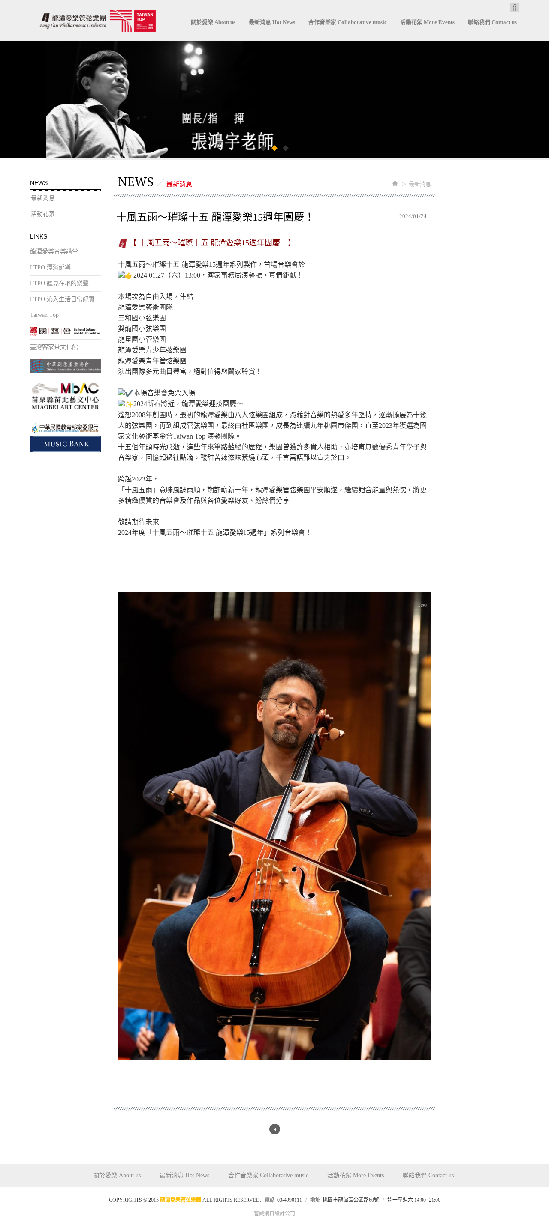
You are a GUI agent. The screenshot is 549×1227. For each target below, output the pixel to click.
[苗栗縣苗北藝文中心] (65, 396)
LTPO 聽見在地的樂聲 (59, 283)
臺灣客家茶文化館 (54, 347)
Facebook (514, 7)
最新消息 (43, 198)
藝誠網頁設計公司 (274, 1214)
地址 (315, 1200)
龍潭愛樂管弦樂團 (98, 20)
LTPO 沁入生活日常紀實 (62, 299)
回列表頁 (274, 1129)
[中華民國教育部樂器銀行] (65, 435)
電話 (270, 1200)
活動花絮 (43, 214)
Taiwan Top (44, 315)
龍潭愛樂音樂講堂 (54, 251)
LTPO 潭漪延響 (50, 267)
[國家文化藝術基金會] (65, 331)
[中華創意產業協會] (65, 366)
